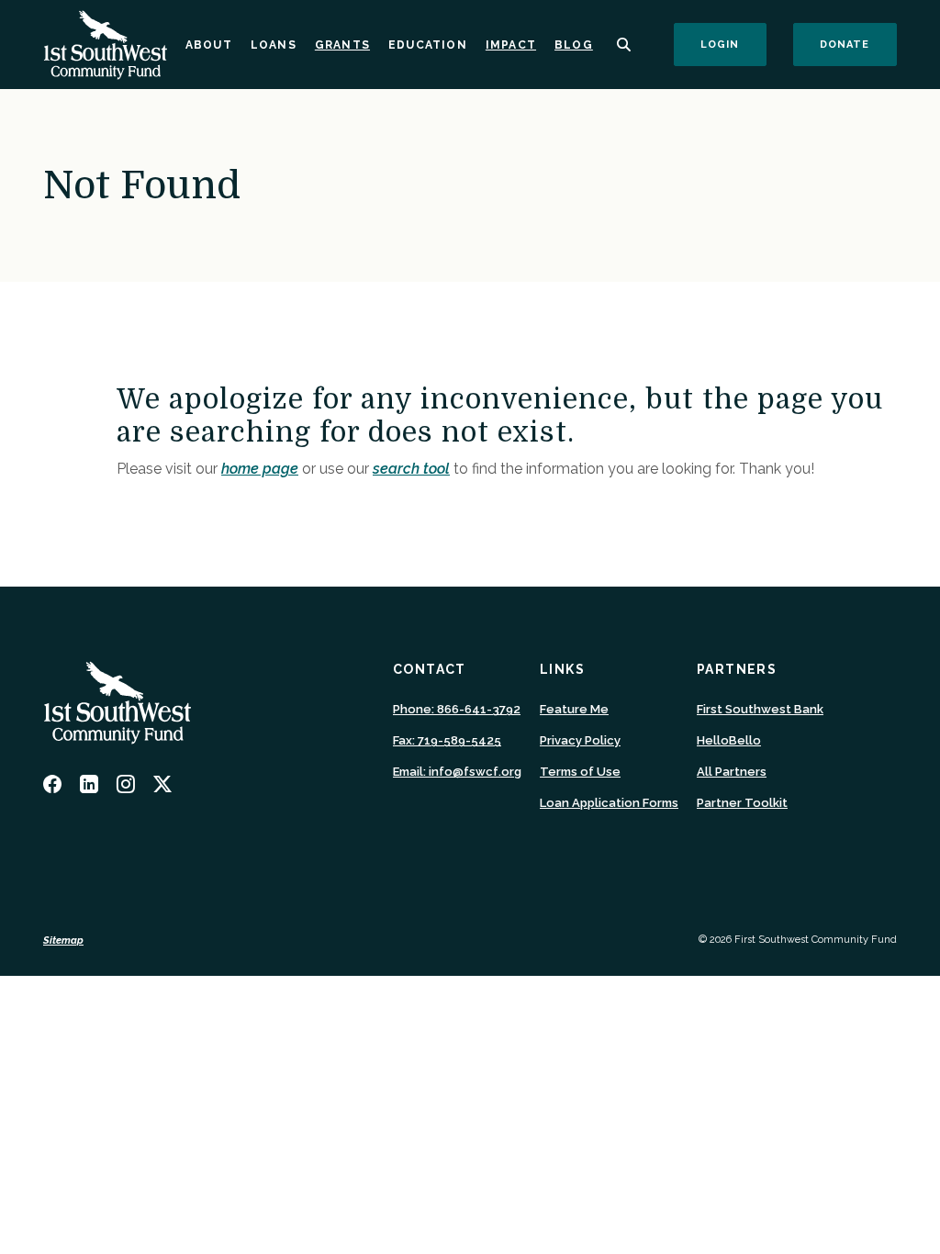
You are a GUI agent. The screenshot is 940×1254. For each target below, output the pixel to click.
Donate (858, 44)
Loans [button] (274, 45)
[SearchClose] (624, 44)
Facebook (52, 784)
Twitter (162, 784)
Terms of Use (580, 771)
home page (259, 468)
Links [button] (562, 669)
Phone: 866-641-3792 (456, 709)
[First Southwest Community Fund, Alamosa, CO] (105, 44)
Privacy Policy (580, 740)
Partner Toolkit (742, 803)
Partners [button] (737, 669)
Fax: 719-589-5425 (447, 740)
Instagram (126, 784)
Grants (342, 45)
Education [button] (427, 45)
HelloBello (729, 741)
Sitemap (63, 940)
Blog (573, 45)
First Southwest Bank (760, 710)
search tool (411, 468)
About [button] (208, 45)
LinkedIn (89, 784)
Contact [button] (429, 669)
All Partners (732, 771)
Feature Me (574, 710)
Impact (511, 45)
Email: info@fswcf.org (457, 771)
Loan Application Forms (609, 803)
